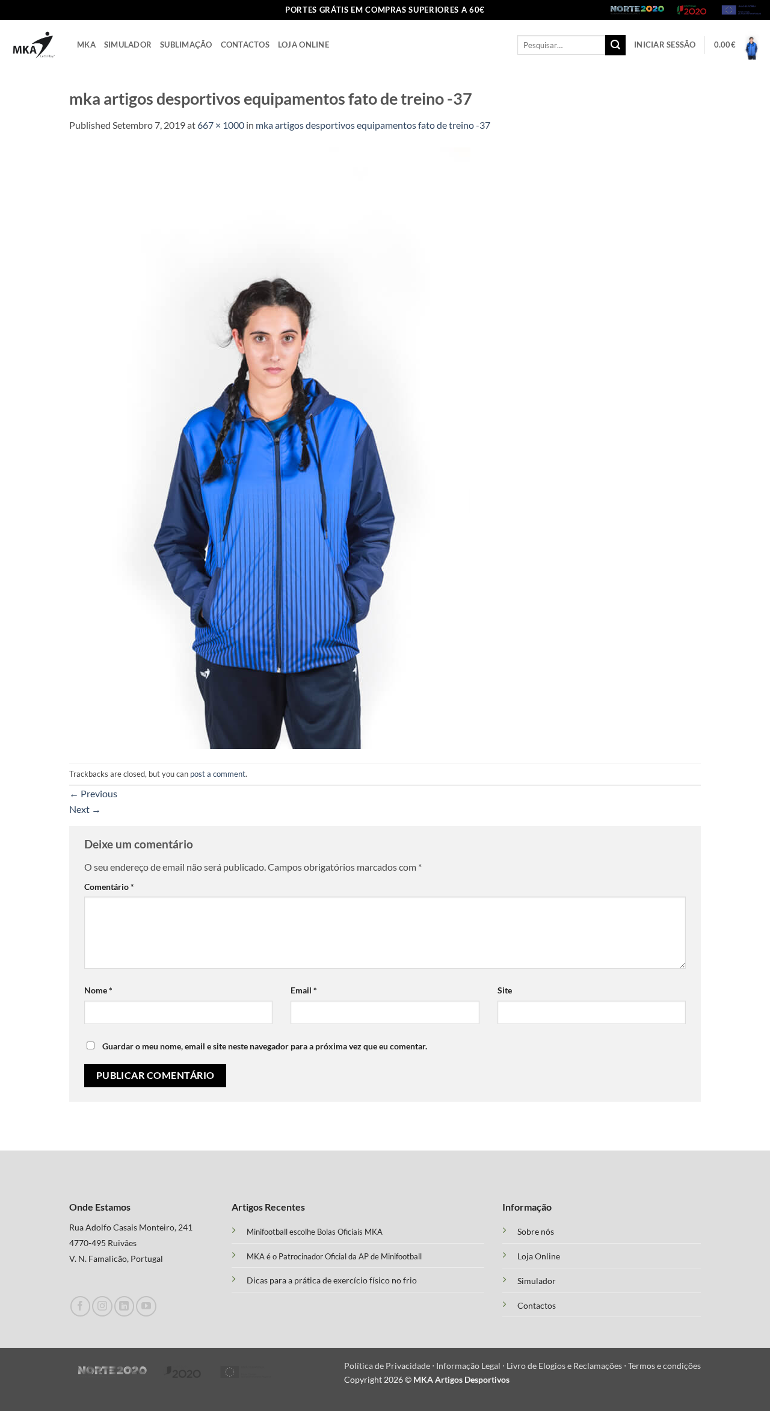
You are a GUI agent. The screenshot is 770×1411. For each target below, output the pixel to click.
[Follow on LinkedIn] (124, 1306)
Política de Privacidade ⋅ (390, 1365)
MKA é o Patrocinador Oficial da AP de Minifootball (334, 1256)
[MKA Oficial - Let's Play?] (34, 45)
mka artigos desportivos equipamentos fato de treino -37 (373, 125)
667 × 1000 (220, 125)
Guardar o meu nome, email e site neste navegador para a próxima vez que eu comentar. (264, 1046)
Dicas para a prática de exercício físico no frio (332, 1280)
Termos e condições (664, 1365)
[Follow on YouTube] (146, 1306)
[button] (665, 45)
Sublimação (186, 44)
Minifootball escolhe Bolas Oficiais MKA (315, 1232)
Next (85, 809)
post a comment (217, 774)
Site (504, 990)
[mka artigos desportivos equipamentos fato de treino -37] (269, 446)
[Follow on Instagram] (102, 1306)
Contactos (245, 44)
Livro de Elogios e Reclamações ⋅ (567, 1365)
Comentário (109, 886)
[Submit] (615, 45)
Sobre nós (535, 1232)
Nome (98, 990)
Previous (93, 793)
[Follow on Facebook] (80, 1306)
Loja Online (303, 44)
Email (304, 990)
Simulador (128, 44)
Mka (86, 44)
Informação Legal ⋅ (471, 1365)
